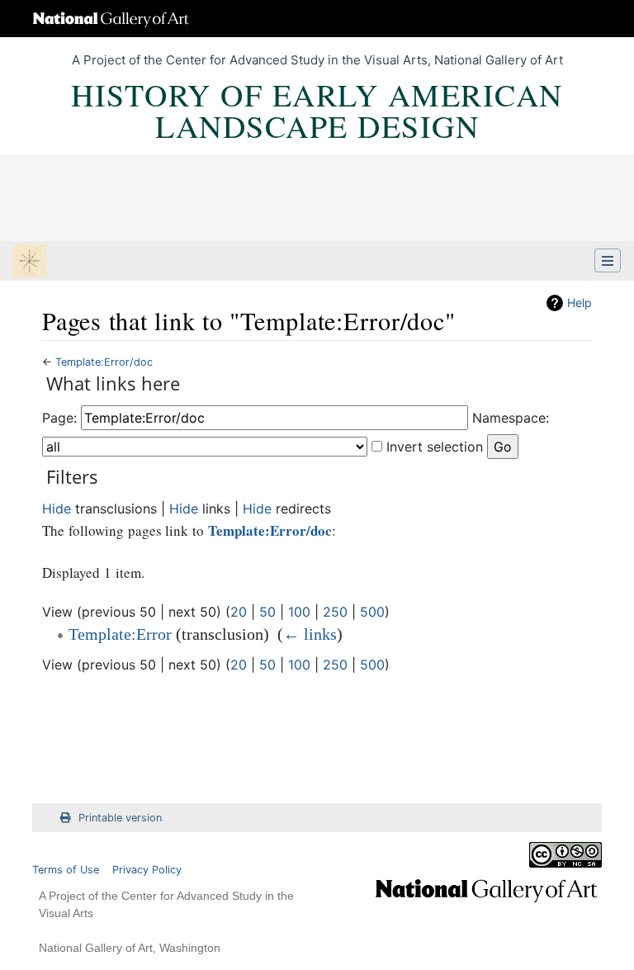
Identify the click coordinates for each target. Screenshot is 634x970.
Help (579, 303)
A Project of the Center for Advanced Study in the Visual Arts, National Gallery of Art (317, 60)
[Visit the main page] (29, 262)
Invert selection (434, 446)
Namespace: (510, 417)
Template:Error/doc (104, 362)
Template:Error (120, 634)
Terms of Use (65, 870)
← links (310, 634)
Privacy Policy (147, 870)
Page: (59, 417)
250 (335, 611)
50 (267, 611)
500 (372, 611)
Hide (56, 508)
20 (238, 611)
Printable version (120, 817)
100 (299, 611)
